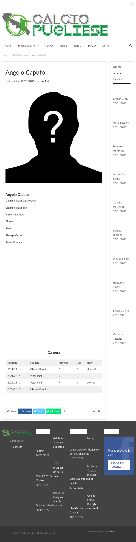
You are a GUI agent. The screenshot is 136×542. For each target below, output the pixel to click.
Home (8, 46)
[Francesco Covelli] (120, 275)
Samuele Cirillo (121, 311)
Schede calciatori (27, 46)
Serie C (77, 46)
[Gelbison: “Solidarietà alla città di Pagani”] (43, 442)
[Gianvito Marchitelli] (120, 195)
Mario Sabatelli (121, 123)
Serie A (49, 46)
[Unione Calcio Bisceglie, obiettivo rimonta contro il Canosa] (77, 499)
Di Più (105, 46)
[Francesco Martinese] (120, 139)
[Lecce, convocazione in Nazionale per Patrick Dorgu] (77, 442)
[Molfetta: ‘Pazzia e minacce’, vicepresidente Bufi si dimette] (77, 470)
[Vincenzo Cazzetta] (120, 327)
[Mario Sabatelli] (120, 115)
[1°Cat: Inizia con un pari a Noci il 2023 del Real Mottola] (43, 467)
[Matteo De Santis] (120, 167)
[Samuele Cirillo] (120, 303)
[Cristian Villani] (120, 91)
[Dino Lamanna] (120, 251)
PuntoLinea (109, 531)
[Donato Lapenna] (120, 223)
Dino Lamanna (121, 259)
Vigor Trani (36, 383)
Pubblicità (17, 447)
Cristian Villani (120, 99)
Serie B (63, 46)
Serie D (92, 46)
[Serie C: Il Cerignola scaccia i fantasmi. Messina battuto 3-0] (43, 497)
